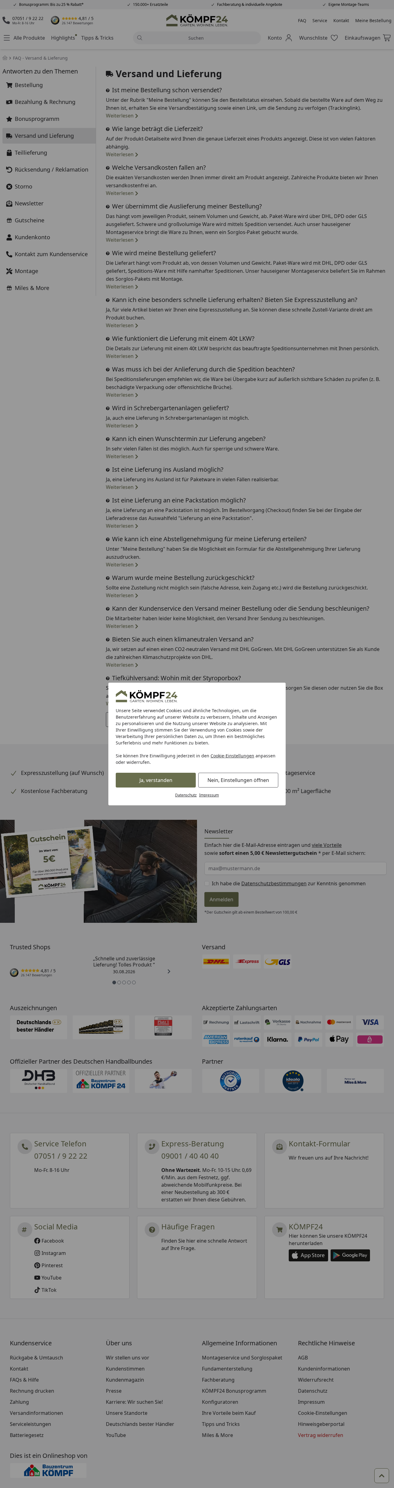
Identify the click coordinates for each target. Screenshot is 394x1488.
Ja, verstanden (155, 780)
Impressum (209, 795)
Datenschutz (186, 795)
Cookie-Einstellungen (232, 756)
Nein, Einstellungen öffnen (238, 780)
